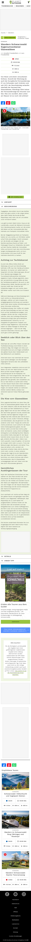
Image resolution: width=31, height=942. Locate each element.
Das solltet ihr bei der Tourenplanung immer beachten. (16, 672)
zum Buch (15, 622)
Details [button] (7, 556)
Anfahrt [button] (8, 202)
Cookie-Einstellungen (15, 936)
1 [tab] (13, 109)
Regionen (20, 6)
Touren (3, 32)
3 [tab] (17, 109)
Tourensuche (7, 6)
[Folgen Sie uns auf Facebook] (7, 894)
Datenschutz (15, 903)
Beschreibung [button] (10, 206)
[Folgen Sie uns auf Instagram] (24, 894)
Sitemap (15, 932)
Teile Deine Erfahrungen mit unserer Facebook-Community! (15, 630)
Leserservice (15, 924)
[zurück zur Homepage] (15, 2)
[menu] (2, 2)
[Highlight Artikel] (29, 2)
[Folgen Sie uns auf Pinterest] (15, 894)
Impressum (15, 899)
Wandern (11, 32)
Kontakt (15, 928)
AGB (15, 907)
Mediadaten (15, 920)
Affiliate (15, 911)
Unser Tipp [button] (9, 561)
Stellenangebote (15, 915)
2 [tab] (15, 109)
